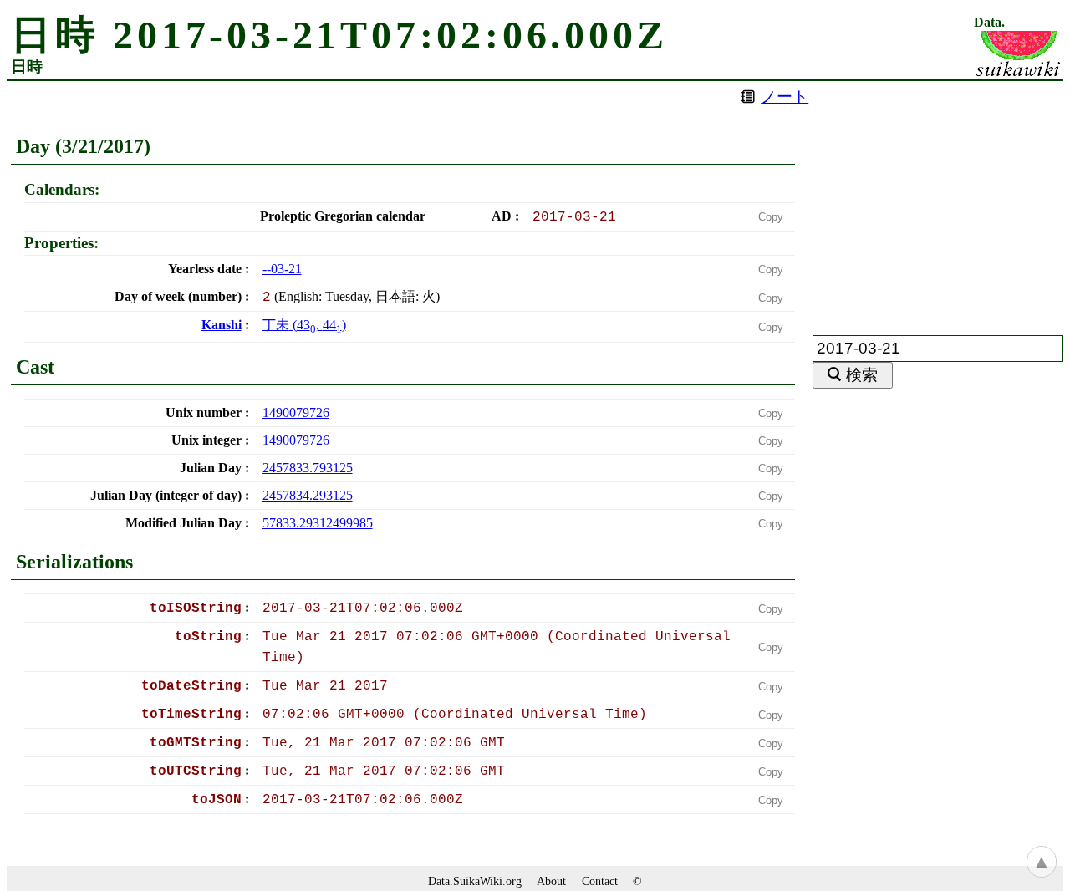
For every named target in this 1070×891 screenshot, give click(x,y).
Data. (989, 22)
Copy (770, 217)
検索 (862, 375)
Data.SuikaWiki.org (475, 881)
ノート (784, 96)
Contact (600, 881)
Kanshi (221, 325)
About (551, 881)
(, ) (304, 325)
